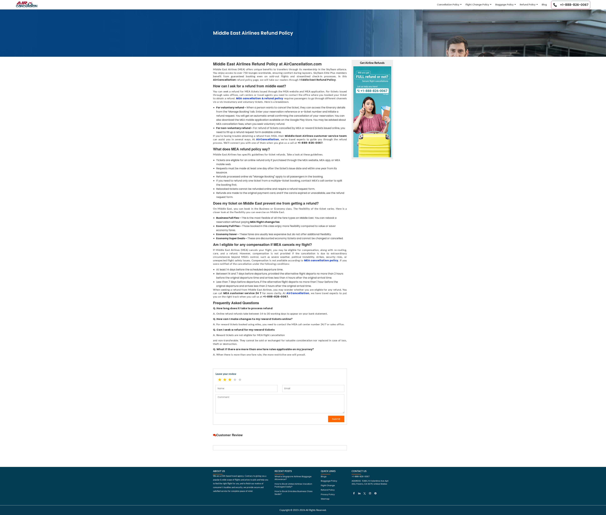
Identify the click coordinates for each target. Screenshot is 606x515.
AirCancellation (267, 139)
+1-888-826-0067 (573, 5)
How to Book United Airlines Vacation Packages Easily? (293, 485)
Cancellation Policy (448, 4)
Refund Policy (527, 4)
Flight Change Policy (477, 4)
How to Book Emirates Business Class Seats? (293, 493)
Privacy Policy (328, 494)
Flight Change (328, 485)
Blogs (324, 476)
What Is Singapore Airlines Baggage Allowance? (293, 478)
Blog (544, 4)
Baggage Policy (504, 4)
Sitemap (325, 498)
